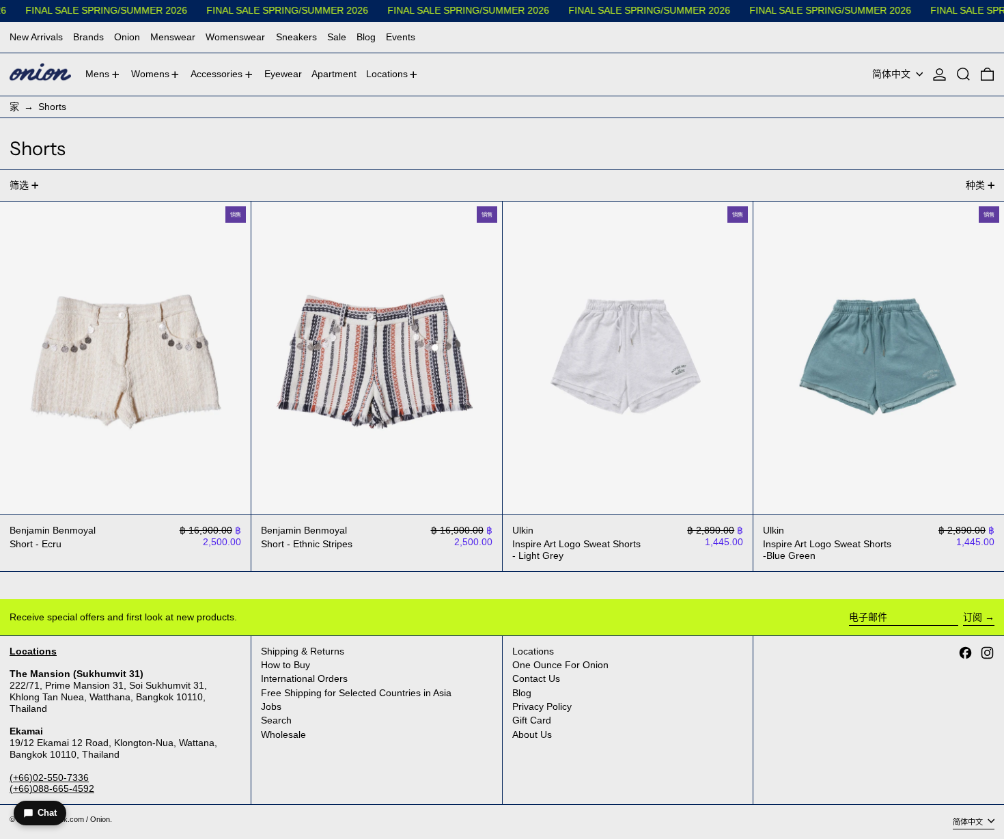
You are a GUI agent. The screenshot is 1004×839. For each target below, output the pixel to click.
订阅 (972, 616)
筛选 (19, 185)
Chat (47, 813)
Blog (366, 36)
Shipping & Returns (302, 651)
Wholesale (283, 734)
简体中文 (892, 73)
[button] (963, 74)
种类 (975, 185)
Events (400, 36)
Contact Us (536, 678)
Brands (88, 36)
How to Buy (285, 664)
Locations (533, 651)
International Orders (304, 678)
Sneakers (296, 36)
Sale (336, 36)
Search (276, 720)
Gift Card (531, 720)
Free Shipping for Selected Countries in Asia (356, 692)
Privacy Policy (542, 706)
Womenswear (235, 36)
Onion (127, 36)
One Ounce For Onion (560, 664)
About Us (532, 734)
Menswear (172, 36)
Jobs (271, 706)
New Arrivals (36, 36)
